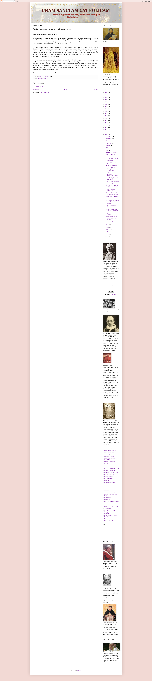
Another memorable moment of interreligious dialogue (112, 174)
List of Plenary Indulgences (111, 492)
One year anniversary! (111, 152)
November (109, 138)
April (107, 227)
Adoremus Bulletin (109, 456)
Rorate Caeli (107, 499)
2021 (106, 104)
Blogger (79, 670)
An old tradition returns (111, 165)
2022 (106, 102)
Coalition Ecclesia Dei (109, 470)
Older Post (95, 89)
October (108, 141)
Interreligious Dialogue (42, 78)
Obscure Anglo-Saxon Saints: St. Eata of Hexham (111, 218)
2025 (106, 95)
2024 (106, 97)
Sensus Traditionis (108, 508)
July (107, 148)
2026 (106, 92)
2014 (106, 120)
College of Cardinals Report (111, 472)
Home (65, 89)
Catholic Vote (107, 465)
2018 (106, 111)
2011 (106, 127)
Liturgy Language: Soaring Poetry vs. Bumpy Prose (111, 169)
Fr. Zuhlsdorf (107, 486)
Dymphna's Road (108, 478)
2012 (106, 125)
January (108, 234)
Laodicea (106, 490)
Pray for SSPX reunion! (111, 163)
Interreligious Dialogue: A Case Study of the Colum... (112, 202)
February (108, 231)
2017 (106, 113)
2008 (106, 134)
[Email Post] (51, 76)
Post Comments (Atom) (45, 92)
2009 (106, 132)
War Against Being (109, 518)
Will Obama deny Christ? (112, 158)
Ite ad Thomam (108, 488)
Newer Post (36, 89)
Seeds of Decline (110, 160)
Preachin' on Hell (110, 222)
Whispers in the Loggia (110, 520)
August (108, 145)
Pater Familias (107, 497)
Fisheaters (106, 480)
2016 (106, 115)
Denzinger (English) (109, 474)
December (109, 136)
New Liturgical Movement (110, 454)
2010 (106, 129)
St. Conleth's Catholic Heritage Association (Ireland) (109, 512)
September (109, 143)
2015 (106, 118)
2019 (106, 108)
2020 (106, 106)
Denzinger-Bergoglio (109, 476)
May (107, 224)
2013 (106, 122)
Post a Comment (39, 86)
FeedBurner (114, 294)
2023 (106, 99)
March (108, 229)
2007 (106, 237)
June (107, 150)
